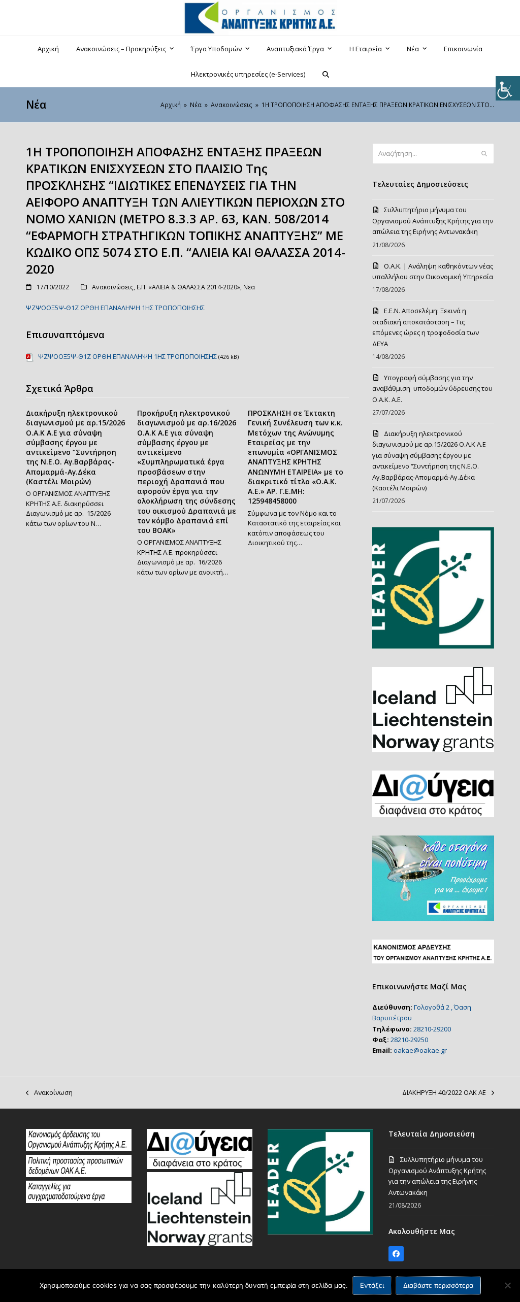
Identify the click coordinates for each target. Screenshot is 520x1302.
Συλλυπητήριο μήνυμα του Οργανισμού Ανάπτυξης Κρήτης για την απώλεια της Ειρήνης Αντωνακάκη (432, 220)
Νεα (249, 287)
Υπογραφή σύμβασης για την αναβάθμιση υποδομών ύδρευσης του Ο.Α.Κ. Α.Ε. (432, 388)
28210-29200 (432, 1028)
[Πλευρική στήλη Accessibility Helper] (508, 88)
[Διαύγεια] (199, 1166)
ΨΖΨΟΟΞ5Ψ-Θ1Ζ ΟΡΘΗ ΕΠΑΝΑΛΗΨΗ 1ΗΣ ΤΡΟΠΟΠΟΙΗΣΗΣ (115, 307)
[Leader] (320, 1232)
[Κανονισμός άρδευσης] (79, 1148)
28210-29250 (409, 1039)
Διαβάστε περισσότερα (438, 1285)
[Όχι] (507, 1285)
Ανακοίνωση (49, 1093)
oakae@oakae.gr (420, 1050)
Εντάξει (372, 1285)
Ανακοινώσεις (113, 287)
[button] (326, 74)
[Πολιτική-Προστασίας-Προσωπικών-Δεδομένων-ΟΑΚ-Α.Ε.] (79, 1174)
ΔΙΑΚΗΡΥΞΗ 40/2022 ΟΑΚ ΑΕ (444, 1093)
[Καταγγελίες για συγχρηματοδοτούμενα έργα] (79, 1200)
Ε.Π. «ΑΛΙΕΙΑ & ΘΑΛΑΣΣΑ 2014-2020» (188, 287)
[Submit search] (484, 154)
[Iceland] (199, 1243)
